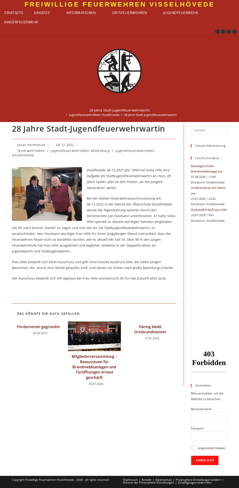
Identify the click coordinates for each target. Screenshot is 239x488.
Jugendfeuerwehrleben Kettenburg (80, 150)
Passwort (197, 428)
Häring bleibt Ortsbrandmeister (150, 329)
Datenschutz (163, 480)
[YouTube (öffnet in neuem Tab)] (228, 31)
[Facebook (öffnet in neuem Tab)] (217, 31)
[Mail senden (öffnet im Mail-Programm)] (234, 31)
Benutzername (201, 409)
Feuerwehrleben (31, 150)
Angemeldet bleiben (211, 448)
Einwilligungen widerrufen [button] (195, 482)
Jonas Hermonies (31, 145)
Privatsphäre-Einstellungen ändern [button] (198, 480)
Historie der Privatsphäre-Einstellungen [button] (148, 482)
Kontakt (146, 480)
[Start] (63, 115)
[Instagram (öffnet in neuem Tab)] (223, 31)
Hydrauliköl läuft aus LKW (209, 210)
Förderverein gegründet (38, 326)
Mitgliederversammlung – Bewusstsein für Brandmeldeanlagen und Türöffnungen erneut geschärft (94, 367)
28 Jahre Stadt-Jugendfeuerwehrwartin (150, 115)
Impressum (130, 480)
